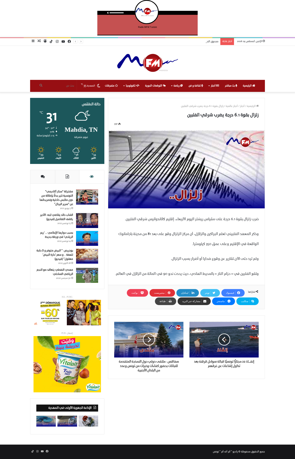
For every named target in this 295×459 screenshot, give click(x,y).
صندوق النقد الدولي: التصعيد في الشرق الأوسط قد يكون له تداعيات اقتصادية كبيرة (173, 41)
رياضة (177, 85)
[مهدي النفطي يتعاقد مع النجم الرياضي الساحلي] (87, 275)
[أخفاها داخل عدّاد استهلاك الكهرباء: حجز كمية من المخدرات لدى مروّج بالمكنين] (46, 421)
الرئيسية (247, 85)
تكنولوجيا (131, 85)
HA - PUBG (67, 297)
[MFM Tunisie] (147, 63)
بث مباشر (230, 85)
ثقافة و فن (195, 85)
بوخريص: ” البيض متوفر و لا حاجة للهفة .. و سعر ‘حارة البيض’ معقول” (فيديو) (55, 254)
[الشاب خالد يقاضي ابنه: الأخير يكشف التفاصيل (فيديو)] (87, 220)
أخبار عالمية (232, 106)
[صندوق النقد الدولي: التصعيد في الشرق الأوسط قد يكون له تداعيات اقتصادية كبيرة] (67, 421)
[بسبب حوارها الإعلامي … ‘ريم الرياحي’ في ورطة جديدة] (87, 238)
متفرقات (110, 85)
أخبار (213, 85)
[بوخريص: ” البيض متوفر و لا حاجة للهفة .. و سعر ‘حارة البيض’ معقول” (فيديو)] (87, 256)
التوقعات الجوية (154, 85)
